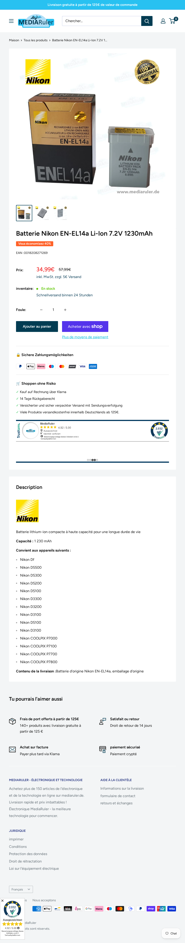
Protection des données (28, 854)
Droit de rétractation (25, 861)
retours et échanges (116, 803)
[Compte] (163, 20)
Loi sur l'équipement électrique (34, 868)
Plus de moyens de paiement (85, 337)
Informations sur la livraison (122, 788)
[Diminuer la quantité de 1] (41, 310)
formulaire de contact (117, 796)
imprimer (16, 839)
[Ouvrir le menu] (11, 21)
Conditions (18, 846)
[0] (172, 21)
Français (17, 889)
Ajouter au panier (37, 326)
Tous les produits (36, 40)
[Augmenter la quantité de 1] (65, 310)
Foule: (21, 310)
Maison (14, 40)
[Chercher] (147, 21)
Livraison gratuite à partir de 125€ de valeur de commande (92, 5)
